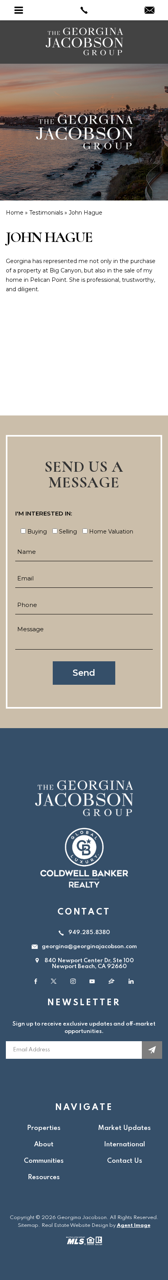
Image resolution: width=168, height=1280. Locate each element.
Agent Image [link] (133, 1225)
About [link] (44, 1144)
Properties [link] (44, 1128)
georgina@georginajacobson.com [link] (89, 946)
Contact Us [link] (124, 1161)
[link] (83, 10)
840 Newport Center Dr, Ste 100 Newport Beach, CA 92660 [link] (89, 964)
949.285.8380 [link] (89, 932)
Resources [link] (44, 1177)
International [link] (124, 1144)
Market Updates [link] (124, 1128)
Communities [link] (44, 1161)
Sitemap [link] (28, 1225)
